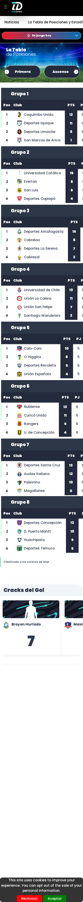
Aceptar (55, 898)
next (76, 72)
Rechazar (29, 898)
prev (7, 72)
